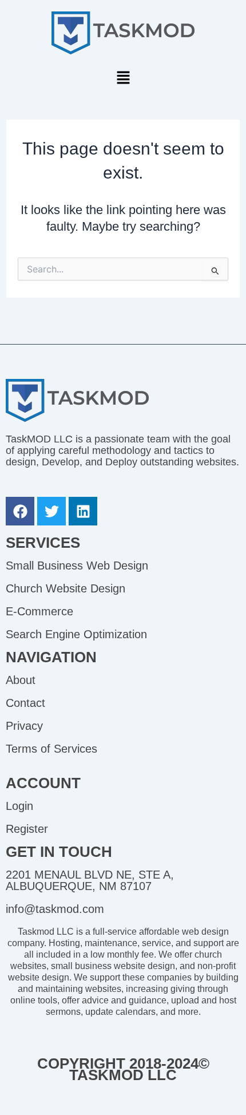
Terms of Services (51, 748)
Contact (25, 703)
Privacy (24, 725)
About (20, 680)
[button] (123, 78)
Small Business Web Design (77, 565)
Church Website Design (65, 588)
